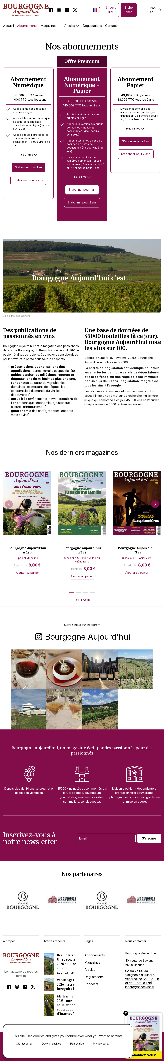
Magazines (48, 26)
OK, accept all (24, 1043)
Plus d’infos (26, 154)
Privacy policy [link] (101, 1043)
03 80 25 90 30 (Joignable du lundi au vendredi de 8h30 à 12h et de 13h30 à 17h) (142, 977)
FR (95, 10)
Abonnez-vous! (144, 1055)
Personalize (77, 1043)
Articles (69, 26)
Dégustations (92, 26)
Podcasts (91, 984)
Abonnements (27, 26)
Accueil (8, 26)
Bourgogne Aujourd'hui (87, 636)
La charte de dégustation (103, 368)
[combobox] (95, 10)
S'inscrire (149, 838)
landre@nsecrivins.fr (139, 987)
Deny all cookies (51, 1043)
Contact (111, 26)
